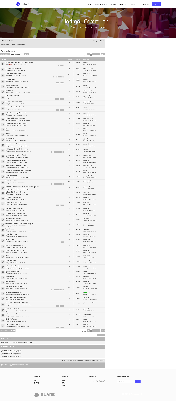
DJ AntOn (11, 141)
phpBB (9, 364)
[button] (88, 54)
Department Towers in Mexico (16, 160)
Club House (10, 276)
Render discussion (12, 271)
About (35, 380)
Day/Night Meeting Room (14, 197)
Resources (122, 4)
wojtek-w (11, 220)
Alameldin (11, 157)
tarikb (10, 273)
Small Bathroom (11, 234)
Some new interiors (12, 309)
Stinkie (11, 288)
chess (8, 133)
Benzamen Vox (88, 68)
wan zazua (11, 257)
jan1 (85, 139)
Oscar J (86, 292)
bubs (85, 62)
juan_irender (87, 91)
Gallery (132, 4)
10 (63, 76)
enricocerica (10, 311)
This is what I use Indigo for (15, 286)
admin (10, 64)
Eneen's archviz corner (14, 102)
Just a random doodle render (16, 144)
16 (63, 152)
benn (8, 70)
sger (10, 130)
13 (57, 152)
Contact (64, 385)
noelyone (11, 189)
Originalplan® (12, 151)
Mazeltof (13, 366)
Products (36, 382)
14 (59, 152)
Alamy (10, 75)
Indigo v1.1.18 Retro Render (15, 192)
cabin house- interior (13, 314)
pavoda (86, 96)
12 (59, 289)
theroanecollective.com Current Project (19, 224)
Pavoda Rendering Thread (15, 107)
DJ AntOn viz (10, 139)
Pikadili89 (87, 73)
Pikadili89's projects (12, 96)
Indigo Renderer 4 (101, 4)
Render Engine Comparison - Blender (19, 170)
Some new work (11, 181)
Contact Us (37, 384)
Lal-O (10, 115)
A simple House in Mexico (14, 208)
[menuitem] (90, 4)
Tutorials (64, 384)
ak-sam (86, 224)
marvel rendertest (12, 85)
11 (57, 289)
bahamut (11, 241)
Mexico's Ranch (11, 319)
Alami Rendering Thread (14, 73)
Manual (63, 380)
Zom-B (86, 229)
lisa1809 (86, 219)
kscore (10, 204)
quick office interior (12, 266)
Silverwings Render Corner (15, 324)
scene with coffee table (13, 218)
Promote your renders (13, 68)
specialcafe (10, 167)
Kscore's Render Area (13, 202)
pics (7, 128)
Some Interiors (11, 260)
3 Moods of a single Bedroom (16, 113)
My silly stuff (10, 239)
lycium (86, 144)
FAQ (63, 382)
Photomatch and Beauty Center (16, 123)
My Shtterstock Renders (14, 292)
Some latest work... (12, 175)
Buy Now (156, 4)
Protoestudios (10, 79)
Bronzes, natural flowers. (14, 245)
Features (113, 4)
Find (137, 381)
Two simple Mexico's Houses (16, 297)
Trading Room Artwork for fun (16, 165)
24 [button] (102, 54)
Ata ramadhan (12, 231)
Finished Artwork (8, 51)
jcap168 (11, 226)
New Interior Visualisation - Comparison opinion (22, 187)
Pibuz (85, 319)
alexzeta (86, 202)
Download (146, 4)
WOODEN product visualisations (17, 303)
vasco (10, 172)
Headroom (9, 90)
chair (7, 255)
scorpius (11, 194)
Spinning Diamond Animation (16, 118)
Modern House (11, 281)
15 (61, 152)
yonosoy (11, 81)
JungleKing (12, 178)
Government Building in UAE (16, 155)
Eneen (10, 104)
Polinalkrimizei (13, 305)
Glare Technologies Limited (135, 394)
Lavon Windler (11, 120)
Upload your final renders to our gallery (19, 62)
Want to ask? (10, 229)
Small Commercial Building (15, 250)
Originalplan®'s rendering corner (17, 149)
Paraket (86, 187)
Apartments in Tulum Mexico (15, 213)
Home (89, 4)
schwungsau (10, 87)
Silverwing (12, 326)
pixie (85, 149)
